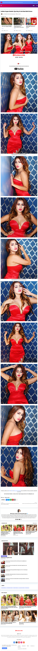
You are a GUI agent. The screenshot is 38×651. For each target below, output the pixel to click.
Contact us (32, 645)
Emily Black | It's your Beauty (7, 2)
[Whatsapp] (11, 500)
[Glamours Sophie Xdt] (19, 548)
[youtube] (19, 519)
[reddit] (24, 642)
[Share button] (17, 500)
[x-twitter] (16, 642)
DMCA (28, 645)
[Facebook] (7, 500)
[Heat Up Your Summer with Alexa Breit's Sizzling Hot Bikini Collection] (3, 580)
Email (12, 490)
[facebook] (16, 519)
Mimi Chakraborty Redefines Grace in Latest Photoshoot (27, 623)
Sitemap (19, 647)
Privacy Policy (18, 645)
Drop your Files (16, 490)
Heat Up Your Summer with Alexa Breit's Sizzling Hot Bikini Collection (17, 578)
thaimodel (27, 587)
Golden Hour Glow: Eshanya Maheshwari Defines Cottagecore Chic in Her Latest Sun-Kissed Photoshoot (6, 533)
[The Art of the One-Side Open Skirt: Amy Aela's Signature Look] (3, 566)
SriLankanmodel (9, 587)
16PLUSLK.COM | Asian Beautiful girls (18, 513)
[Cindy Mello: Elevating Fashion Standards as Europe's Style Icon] (3, 575)
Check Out (8, 646)
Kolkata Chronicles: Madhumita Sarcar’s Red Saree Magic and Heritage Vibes (18, 532)
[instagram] (20, 519)
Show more (35, 523)
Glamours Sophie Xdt (6, 557)
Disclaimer (24, 645)
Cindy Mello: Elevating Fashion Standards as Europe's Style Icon (17, 574)
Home (2, 9)
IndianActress (4, 587)
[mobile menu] (1, 5)
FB (9, 490)
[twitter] (17, 519)
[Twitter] (9, 500)
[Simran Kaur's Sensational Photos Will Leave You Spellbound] (3, 562)
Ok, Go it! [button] (4, 648)
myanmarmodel (21, 587)
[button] (34, 2)
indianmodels (5, 9)
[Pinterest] (13, 500)
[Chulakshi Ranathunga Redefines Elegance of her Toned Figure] (3, 571)
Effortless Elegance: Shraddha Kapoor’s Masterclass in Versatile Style (31, 532)
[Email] (15, 500)
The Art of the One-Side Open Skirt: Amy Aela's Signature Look (16, 565)
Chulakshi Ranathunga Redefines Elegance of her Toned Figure (16, 569)
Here (20, 490)
